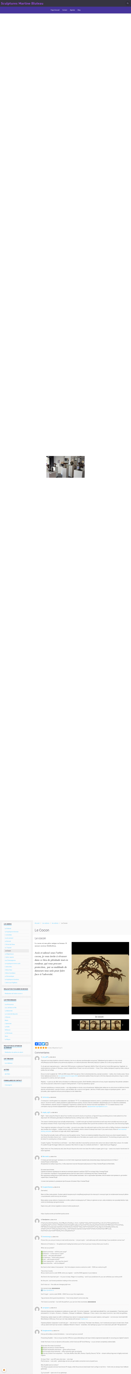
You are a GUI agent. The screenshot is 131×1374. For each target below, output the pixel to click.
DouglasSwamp (47, 1187)
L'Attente (7, 1017)
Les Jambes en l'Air (10, 1007)
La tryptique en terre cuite (12, 963)
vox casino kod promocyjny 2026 (68, 1076)
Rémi (6, 1036)
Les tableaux (8, 1063)
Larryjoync (45, 1307)
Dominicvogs (46, 1236)
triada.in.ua (84, 1319)
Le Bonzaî (8, 941)
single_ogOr (46, 1112)
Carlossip (45, 1097)
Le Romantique (9, 976)
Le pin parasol (9, 938)
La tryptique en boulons (12, 979)
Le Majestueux (9, 954)
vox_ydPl (45, 1057)
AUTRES (7, 1074)
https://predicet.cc (48, 1290)
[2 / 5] (38, 1048)
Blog (79, 10)
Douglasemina (47, 1330)
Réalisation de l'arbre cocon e (13, 993)
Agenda (72, 10)
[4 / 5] (43, 1048)
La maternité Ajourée (11, 1014)
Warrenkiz (45, 1156)
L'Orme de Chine (10, 944)
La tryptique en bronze (11, 931)
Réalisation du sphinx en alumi (14, 1052)
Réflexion (7, 1030)
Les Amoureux (9, 1004)
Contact (64, 10)
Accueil (37, 923)
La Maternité (8, 1011)
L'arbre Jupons (9, 957)
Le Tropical (8, 947)
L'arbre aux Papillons (11, 982)
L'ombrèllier (8, 935)
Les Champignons (10, 960)
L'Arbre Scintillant (10, 973)
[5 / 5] (46, 1048)
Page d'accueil (55, 10)
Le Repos (7, 1039)
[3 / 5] (41, 1048)
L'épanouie (8, 1023)
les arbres (55, 923)
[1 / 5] (36, 1048)
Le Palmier (8, 928)
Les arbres (45, 923)
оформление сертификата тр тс (97, 1106)
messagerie (8, 1085)
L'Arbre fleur (8, 970)
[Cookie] (4, 1370)
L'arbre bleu (8, 966)
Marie (6, 1020)
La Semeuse (8, 1033)
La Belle (7, 1026)
